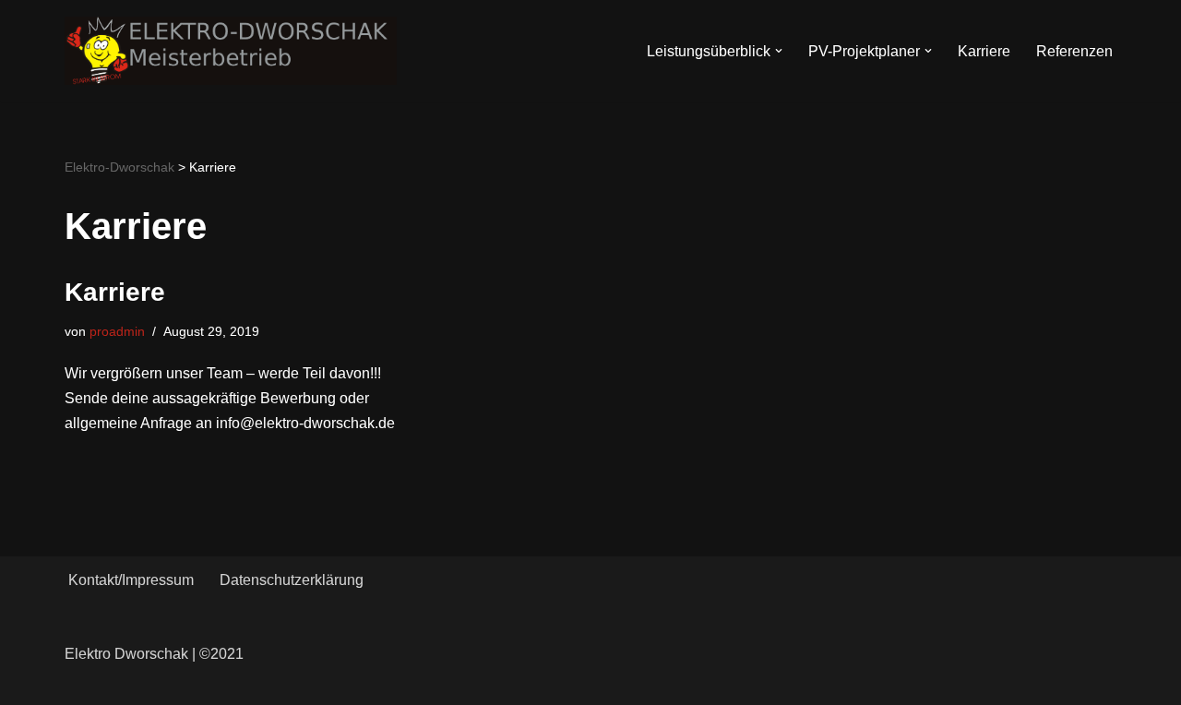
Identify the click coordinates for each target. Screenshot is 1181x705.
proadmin (117, 331)
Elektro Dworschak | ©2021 (154, 654)
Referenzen (1074, 51)
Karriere (984, 51)
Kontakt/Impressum (131, 580)
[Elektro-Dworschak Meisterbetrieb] (231, 51)
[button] (778, 50)
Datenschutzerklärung (292, 580)
